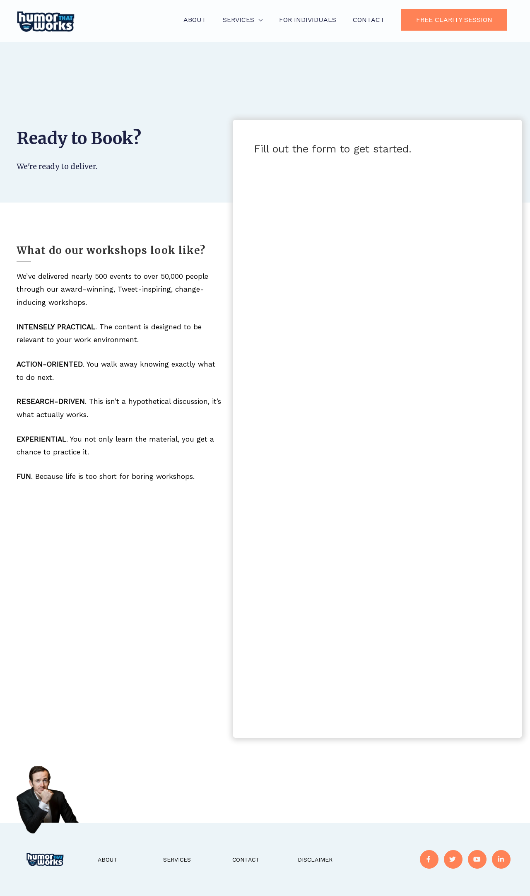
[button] (454, 20)
